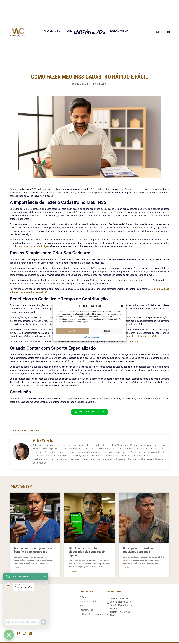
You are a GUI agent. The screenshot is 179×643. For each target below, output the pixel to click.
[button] (122, 305)
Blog (100, 30)
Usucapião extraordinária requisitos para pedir (139, 549)
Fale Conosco (119, 30)
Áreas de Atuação (78, 30)
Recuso (106, 330)
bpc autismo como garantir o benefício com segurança (33, 549)
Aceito (72, 330)
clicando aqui (132, 341)
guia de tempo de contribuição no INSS (136, 336)
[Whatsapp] (157, 32)
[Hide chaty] (9, 635)
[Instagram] (163, 32)
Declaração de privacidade (89, 337)
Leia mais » (18, 568)
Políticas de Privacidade (89, 33)
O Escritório (52, 30)
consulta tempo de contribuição (33, 246)
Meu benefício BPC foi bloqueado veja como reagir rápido (87, 551)
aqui (42, 385)
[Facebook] (168, 32)
